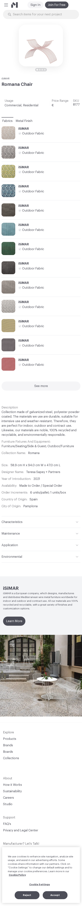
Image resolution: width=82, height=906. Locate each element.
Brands (8, 745)
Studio (7, 804)
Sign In (35, 4)
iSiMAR (6, 78)
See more (41, 386)
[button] (6, 5)
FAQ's (7, 823)
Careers (8, 797)
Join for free (56, 4)
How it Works (12, 784)
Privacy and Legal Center (20, 830)
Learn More (14, 621)
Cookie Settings (39, 884)
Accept (55, 895)
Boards (8, 751)
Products (9, 738)
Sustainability (12, 791)
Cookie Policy (17, 875)
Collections (11, 758)
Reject (27, 895)
